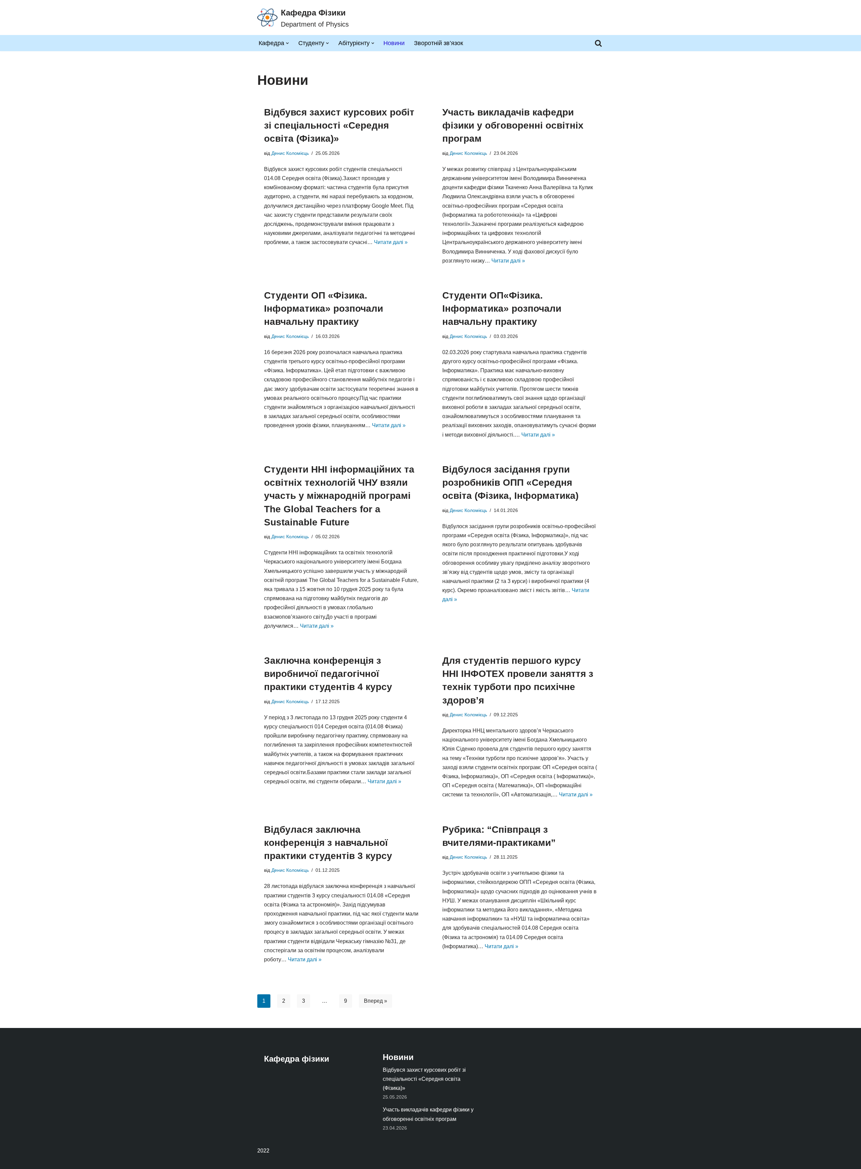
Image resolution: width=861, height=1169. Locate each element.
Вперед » (375, 1001)
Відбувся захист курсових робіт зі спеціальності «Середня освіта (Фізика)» (339, 125)
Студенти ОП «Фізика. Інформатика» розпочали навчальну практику (323, 308)
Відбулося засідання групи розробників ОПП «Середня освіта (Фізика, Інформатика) (510, 482)
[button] (287, 43)
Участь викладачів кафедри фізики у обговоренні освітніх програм (513, 125)
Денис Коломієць (290, 153)
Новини (394, 43)
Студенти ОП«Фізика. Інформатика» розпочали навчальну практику (501, 308)
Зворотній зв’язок (438, 43)
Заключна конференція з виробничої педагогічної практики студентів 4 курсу (328, 673)
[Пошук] (598, 43)
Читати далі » (391, 242)
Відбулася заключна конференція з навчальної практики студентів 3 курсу (328, 842)
